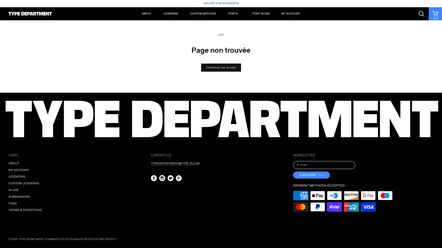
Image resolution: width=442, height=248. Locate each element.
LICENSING (17, 176)
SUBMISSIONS (19, 196)
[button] (234, 13)
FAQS (13, 203)
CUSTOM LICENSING (24, 183)
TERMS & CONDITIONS (25, 210)
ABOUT (14, 163)
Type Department (31, 239)
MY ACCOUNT (19, 170)
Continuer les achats (221, 67)
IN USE (14, 190)
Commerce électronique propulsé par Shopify (81, 239)
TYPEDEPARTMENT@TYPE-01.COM (175, 163)
